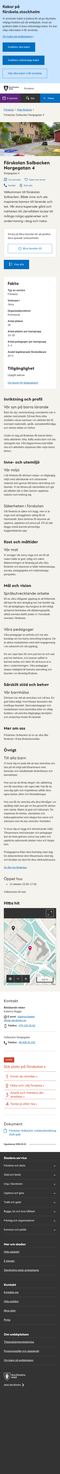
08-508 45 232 (27, 1042)
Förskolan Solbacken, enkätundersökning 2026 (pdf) (32, 1132)
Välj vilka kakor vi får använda (25, 73)
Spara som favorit (37, 180)
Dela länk (28, 185)
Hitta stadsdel (11, 1251)
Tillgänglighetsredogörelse (19, 1342)
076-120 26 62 (27, 1025)
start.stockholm (12, 1385)
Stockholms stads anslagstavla (21, 1270)
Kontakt (12, 185)
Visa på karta (14, 180)
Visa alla (19, 264)
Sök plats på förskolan (23, 1066)
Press (7, 1319)
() (32, 248)
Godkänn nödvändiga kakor (23, 60)
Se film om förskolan (15, 867)
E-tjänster (9, 1261)
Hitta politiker (11, 1301)
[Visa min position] (10, 979)
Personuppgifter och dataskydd (21, 1351)
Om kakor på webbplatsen (17, 36)
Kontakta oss (11, 1292)
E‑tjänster (12, 98)
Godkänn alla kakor (19, 47)
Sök (33, 98)
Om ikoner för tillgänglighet (23, 382)
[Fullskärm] (50, 913)
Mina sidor (10, 1310)
